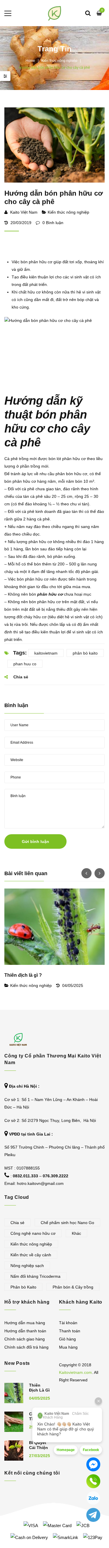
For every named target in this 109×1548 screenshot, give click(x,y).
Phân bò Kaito (23, 1287)
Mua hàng (68, 1347)
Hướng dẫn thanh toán (25, 1331)
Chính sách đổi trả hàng (26, 1347)
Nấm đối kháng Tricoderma (35, 1276)
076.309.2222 (55, 1176)
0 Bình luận (52, 222)
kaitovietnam (46, 653)
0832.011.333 (25, 1176)
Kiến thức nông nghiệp (59, 61)
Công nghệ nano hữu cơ (33, 1233)
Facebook (91, 1450)
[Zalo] (93, 1498)
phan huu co (24, 664)
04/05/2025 (72, 985)
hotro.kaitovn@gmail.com (40, 1183)
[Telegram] (93, 1515)
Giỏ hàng (67, 1339)
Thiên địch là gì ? (23, 975)
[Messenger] (93, 1464)
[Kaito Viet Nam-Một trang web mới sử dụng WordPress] (54, 13)
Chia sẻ (17, 1222)
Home (30, 61)
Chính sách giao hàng (24, 1339)
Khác (76, 1233)
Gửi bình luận (35, 841)
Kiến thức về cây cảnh (30, 1255)
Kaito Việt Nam (23, 212)
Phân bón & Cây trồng (73, 1287)
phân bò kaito (85, 653)
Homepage (66, 1450)
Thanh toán (69, 1331)
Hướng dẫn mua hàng (24, 1322)
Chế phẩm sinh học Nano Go (67, 1222)
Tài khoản (68, 1322)
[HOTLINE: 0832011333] (93, 1481)
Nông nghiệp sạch (27, 1265)
